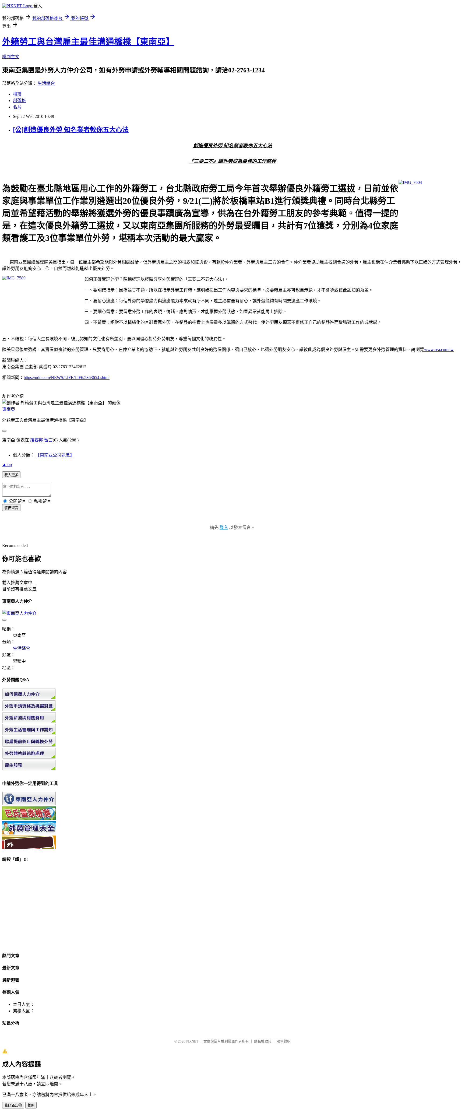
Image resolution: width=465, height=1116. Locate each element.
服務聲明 (284, 1041)
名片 (17, 107)
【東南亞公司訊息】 (55, 455)
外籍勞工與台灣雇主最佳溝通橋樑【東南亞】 (88, 42)
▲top (7, 464)
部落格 (19, 100)
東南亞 (8, 409)
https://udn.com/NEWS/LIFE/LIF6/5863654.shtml (67, 377)
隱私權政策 (263, 1041)
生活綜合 (46, 83)
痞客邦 (36, 440)
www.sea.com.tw (439, 349)
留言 (48, 440)
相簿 (17, 94)
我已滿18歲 (13, 1105)
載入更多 (11, 475)
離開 (30, 1105)
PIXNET (192, 1041)
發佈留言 (11, 508)
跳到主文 (10, 56)
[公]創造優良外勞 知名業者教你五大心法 (71, 129)
